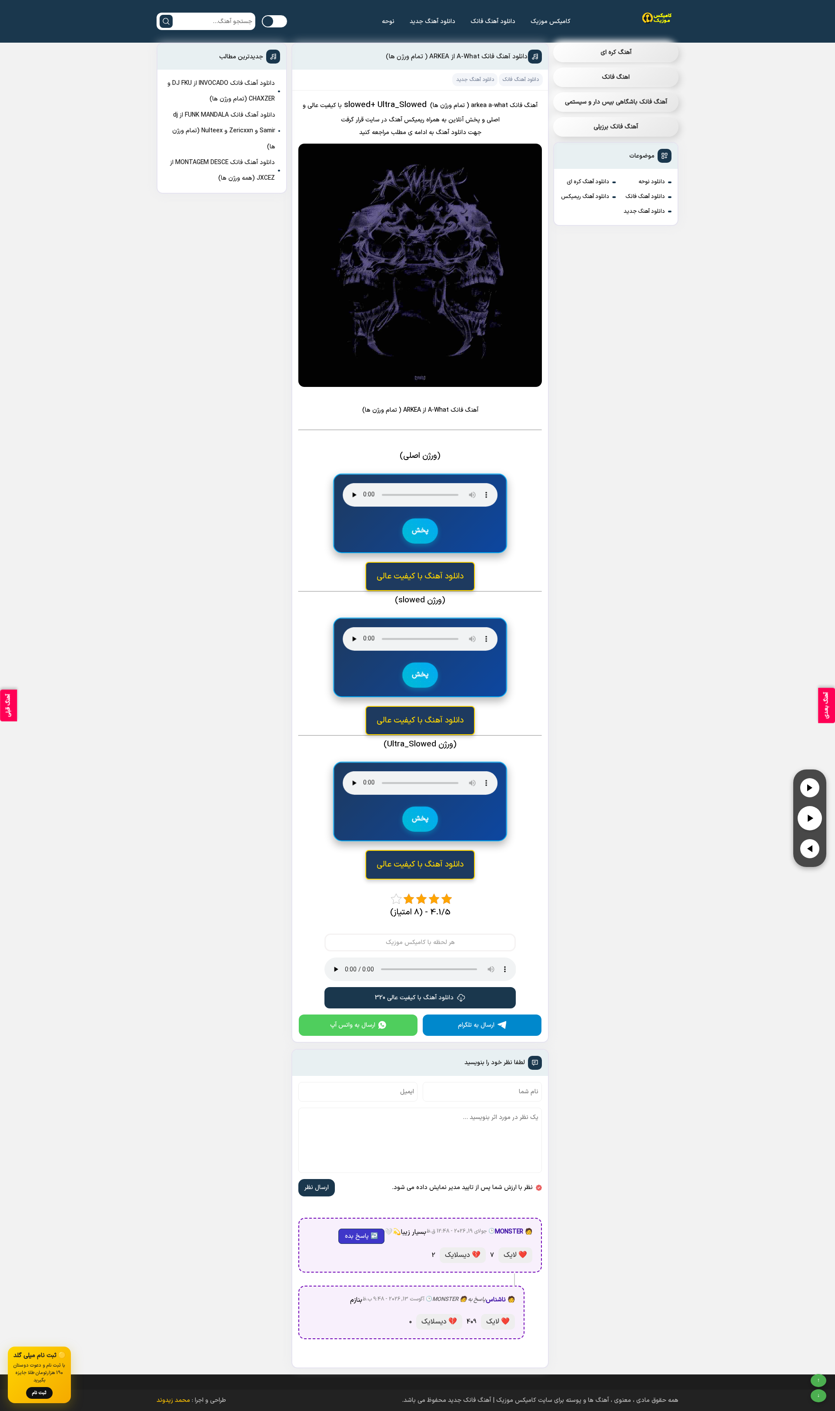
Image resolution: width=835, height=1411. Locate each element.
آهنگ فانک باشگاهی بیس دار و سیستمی (616, 102)
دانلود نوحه (651, 182)
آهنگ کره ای (616, 52)
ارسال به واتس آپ (352, 1025)
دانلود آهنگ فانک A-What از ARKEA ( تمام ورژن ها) (457, 57)
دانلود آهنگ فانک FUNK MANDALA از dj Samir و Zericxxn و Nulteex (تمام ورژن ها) (223, 131)
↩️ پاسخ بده (361, 1236)
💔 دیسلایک (463, 1255)
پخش (420, 530)
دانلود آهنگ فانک (493, 21)
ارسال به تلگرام (476, 1025)
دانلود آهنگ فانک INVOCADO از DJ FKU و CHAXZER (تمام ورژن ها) (221, 91)
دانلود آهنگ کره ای (588, 182)
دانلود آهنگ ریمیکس (585, 196)
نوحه (388, 21)
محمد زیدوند (173, 1400)
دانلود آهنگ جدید (432, 21)
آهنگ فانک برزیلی (616, 126)
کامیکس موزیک (551, 21)
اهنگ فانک (616, 77)
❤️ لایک (515, 1255)
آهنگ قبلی (8, 705)
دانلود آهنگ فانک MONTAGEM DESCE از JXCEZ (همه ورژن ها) (222, 170)
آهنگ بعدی (826, 705)
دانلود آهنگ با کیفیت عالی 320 (414, 997)
